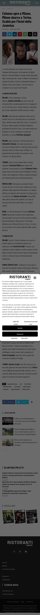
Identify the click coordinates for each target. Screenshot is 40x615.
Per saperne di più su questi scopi (30, 323)
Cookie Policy (14, 338)
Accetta (20, 328)
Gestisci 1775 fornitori (16, 323)
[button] (35, 278)
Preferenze (20, 334)
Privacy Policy (24, 338)
